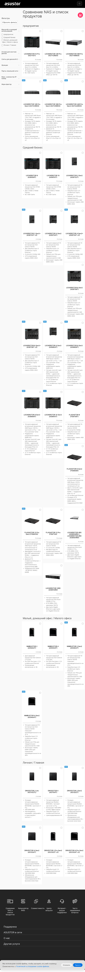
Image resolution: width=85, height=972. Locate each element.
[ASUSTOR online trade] (80, 16)
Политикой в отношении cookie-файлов (32, 966)
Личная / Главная (10, 45)
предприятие (8, 34)
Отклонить (66, 965)
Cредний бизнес (9, 37)
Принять (78, 965)
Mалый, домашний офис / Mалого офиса (10, 41)
